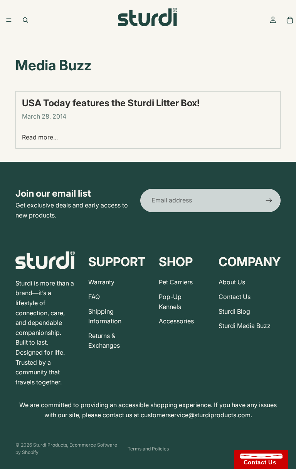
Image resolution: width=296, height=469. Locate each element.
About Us (232, 282)
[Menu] (9, 20)
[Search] (25, 20)
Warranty (101, 282)
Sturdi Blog (234, 311)
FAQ (94, 297)
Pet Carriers (176, 282)
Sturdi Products (50, 445)
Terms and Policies (148, 449)
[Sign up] (269, 200)
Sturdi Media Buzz (245, 326)
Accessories (176, 321)
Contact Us (235, 297)
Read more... (40, 137)
